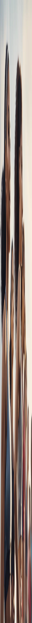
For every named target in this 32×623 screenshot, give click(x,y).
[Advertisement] (16, 292)
